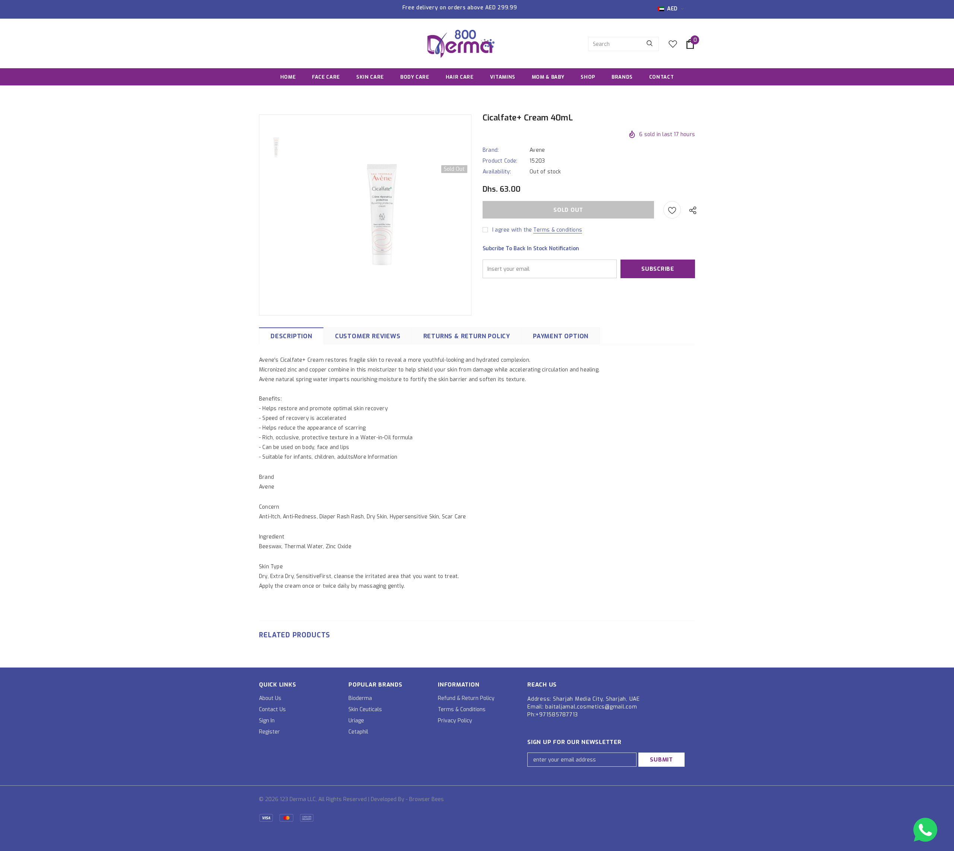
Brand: (491, 150)
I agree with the (512, 229)
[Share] (691, 209)
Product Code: (500, 160)
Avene (537, 150)
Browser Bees (426, 799)
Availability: (497, 171)
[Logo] (461, 44)
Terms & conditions (557, 229)
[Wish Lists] (672, 210)
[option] (382, 214)
